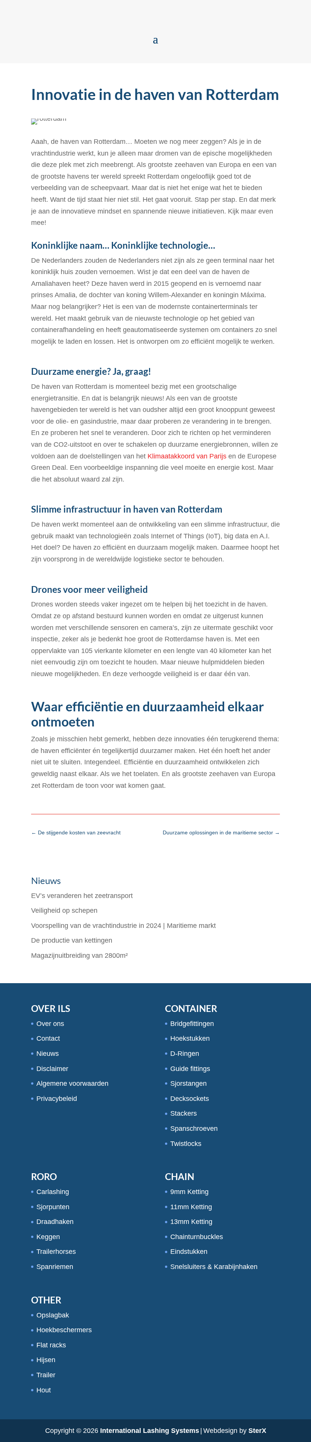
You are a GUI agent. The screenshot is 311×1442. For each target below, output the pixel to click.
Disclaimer (52, 1069)
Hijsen (45, 1360)
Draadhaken (55, 1221)
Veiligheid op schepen (64, 910)
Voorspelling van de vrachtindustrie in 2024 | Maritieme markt (123, 925)
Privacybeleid (56, 1098)
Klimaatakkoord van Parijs (187, 456)
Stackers (183, 1113)
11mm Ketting (191, 1207)
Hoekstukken (190, 1038)
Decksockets (189, 1098)
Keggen (48, 1237)
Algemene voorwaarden (72, 1083)
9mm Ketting (189, 1192)
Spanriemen (54, 1267)
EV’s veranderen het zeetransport (82, 895)
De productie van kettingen (71, 940)
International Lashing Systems (149, 1430)
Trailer (45, 1375)
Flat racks (51, 1345)
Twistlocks (185, 1143)
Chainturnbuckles (196, 1237)
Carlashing (52, 1192)
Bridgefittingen (192, 1023)
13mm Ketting (191, 1221)
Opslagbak (52, 1315)
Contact (48, 1038)
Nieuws (47, 1053)
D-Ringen (184, 1053)
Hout (43, 1390)
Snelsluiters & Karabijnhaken (214, 1267)
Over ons (50, 1023)
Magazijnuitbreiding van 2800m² (79, 955)
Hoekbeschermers (64, 1330)
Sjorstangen (188, 1083)
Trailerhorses (56, 1251)
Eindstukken (188, 1251)
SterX (257, 1430)
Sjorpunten (52, 1207)
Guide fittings (190, 1069)
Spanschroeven (194, 1128)
